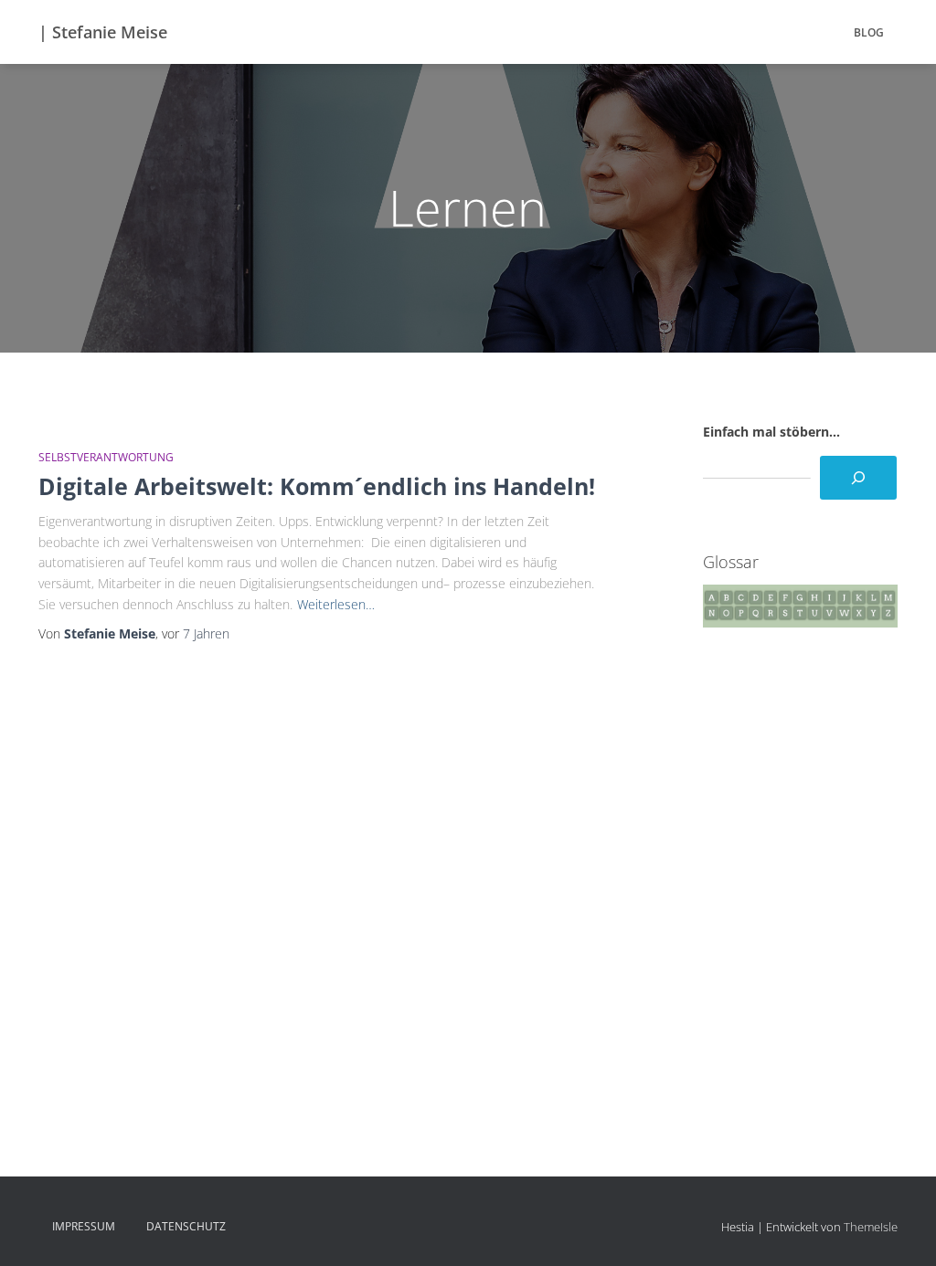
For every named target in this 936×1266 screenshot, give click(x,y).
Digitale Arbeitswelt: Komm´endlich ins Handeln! (316, 485)
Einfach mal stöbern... (771, 431)
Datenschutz (186, 1226)
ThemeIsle (871, 1227)
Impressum (83, 1226)
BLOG (869, 32)
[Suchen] (858, 478)
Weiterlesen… (336, 604)
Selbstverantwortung (106, 457)
